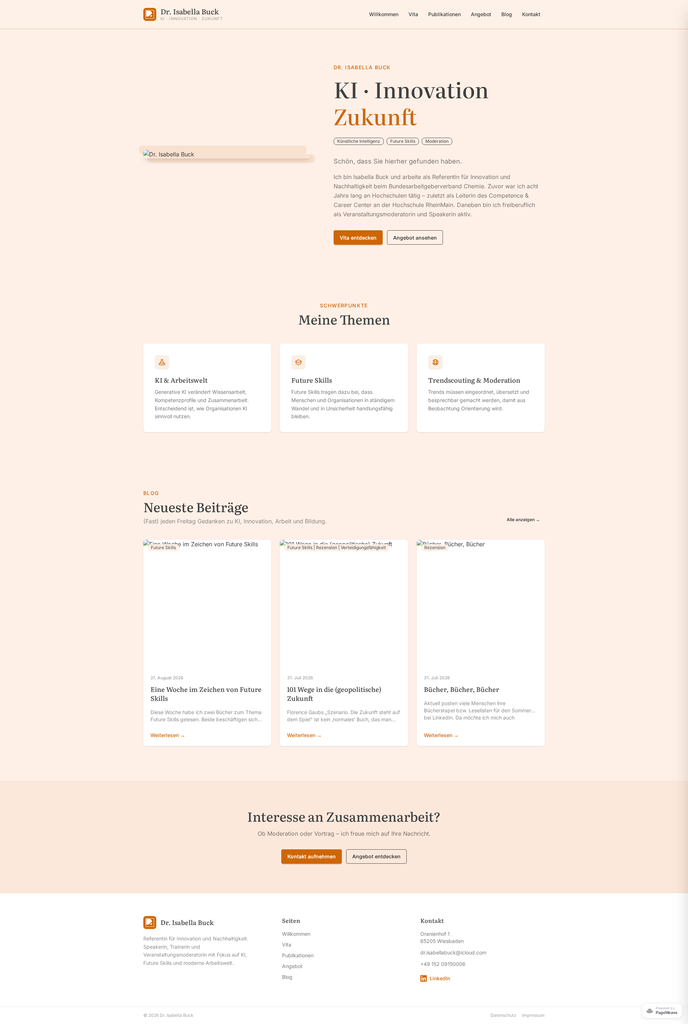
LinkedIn (440, 978)
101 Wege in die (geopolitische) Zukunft (334, 693)
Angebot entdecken (376, 856)
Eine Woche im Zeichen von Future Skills (206, 693)
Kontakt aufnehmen (311, 856)
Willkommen (383, 14)
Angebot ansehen (415, 238)
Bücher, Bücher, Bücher (461, 689)
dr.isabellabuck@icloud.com (453, 952)
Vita (413, 14)
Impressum (533, 1015)
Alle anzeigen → (523, 519)
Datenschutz (503, 1015)
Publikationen (444, 14)
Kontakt (531, 14)
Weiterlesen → (167, 735)
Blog (506, 14)
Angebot (481, 14)
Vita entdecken (358, 238)
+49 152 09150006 (442, 964)
